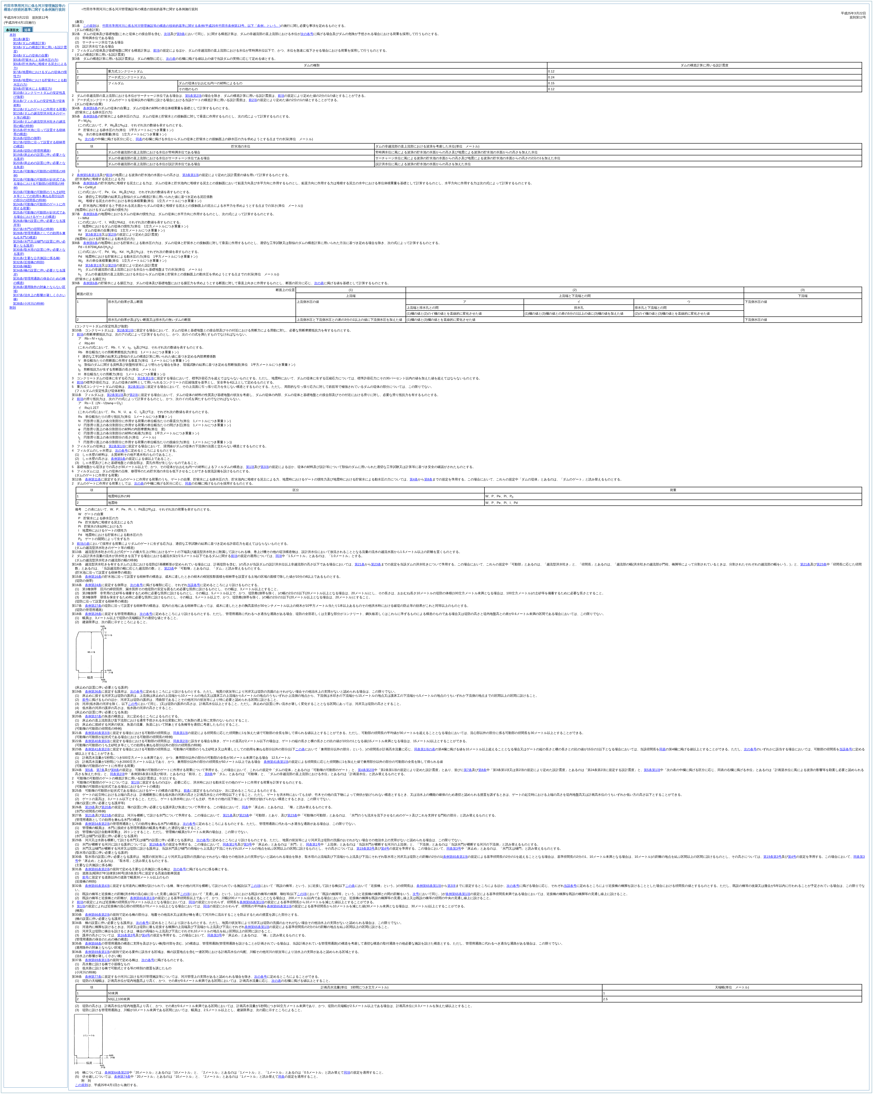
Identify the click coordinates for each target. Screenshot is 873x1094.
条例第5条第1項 (88, 175)
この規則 (89, 25)
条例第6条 (90, 108)
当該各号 (193, 585)
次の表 (171, 58)
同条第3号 (454, 848)
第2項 (112, 234)
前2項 (253, 100)
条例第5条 (118, 458)
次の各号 (307, 34)
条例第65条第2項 (97, 869)
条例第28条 (93, 614)
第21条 (360, 564)
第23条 (376, 564)
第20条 (106, 807)
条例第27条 (93, 605)
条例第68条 (93, 943)
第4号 (385, 848)
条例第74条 (122, 1076)
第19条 (90, 807)
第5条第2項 (193, 95)
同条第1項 (180, 733)
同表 (139, 139)
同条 (245, 807)
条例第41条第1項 (276, 761)
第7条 (100, 770)
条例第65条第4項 (97, 886)
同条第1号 (230, 844)
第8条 (428, 479)
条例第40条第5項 (97, 741)
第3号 (248, 844)
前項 (156, 50)
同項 (279, 556)
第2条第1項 (125, 330)
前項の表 (83, 543)
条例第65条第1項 (428, 886)
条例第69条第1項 (97, 952)
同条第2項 (180, 741)
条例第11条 (93, 479)
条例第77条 (93, 976)
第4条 (414, 479)
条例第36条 (93, 691)
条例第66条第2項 (97, 914)
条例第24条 (93, 585)
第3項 (265, 467)
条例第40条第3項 (97, 733)
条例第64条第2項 (117, 1072)
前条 (187, 790)
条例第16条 (93, 576)
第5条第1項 (652, 770)
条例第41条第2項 (97, 749)
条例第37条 (93, 716)
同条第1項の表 (424, 749)
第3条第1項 (190, 175)
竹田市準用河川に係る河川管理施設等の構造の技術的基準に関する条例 (191, 25)
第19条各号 (157, 844)
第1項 (250, 467)
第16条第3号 (126, 935)
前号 (85, 699)
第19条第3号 (365, 848)
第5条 (89, 770)
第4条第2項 (366, 770)
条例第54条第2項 (97, 823)
